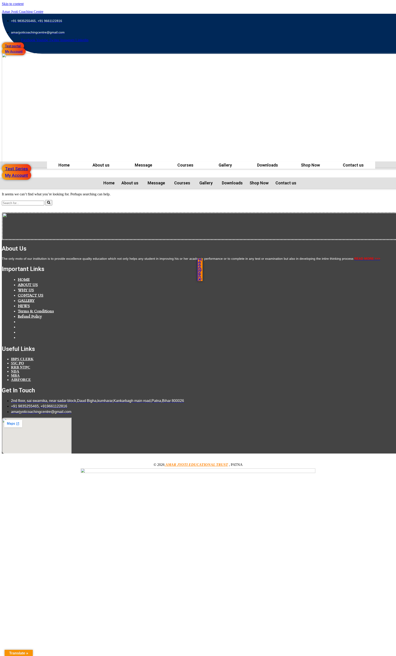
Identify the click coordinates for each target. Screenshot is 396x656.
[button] (102, 165)
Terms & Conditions (36, 311)
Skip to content (13, 4)
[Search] (48, 202)
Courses (185, 165)
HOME (24, 279)
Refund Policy (30, 316)
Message (143, 165)
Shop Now (310, 165)
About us (101, 165)
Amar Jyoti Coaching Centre (22, 12)
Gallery (225, 165)
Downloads (267, 165)
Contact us (353, 165)
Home (64, 165)
